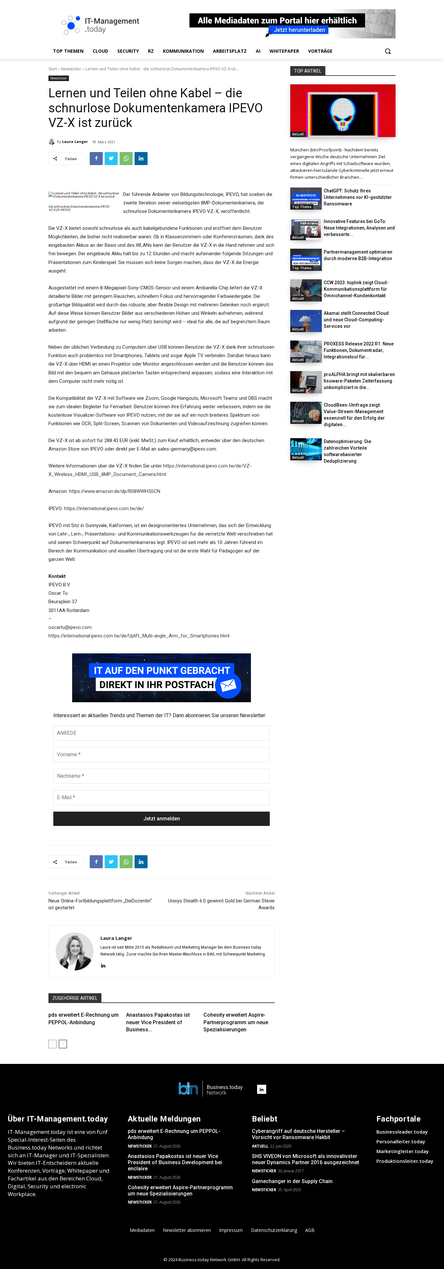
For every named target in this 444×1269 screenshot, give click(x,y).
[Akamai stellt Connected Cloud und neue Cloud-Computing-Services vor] (306, 321)
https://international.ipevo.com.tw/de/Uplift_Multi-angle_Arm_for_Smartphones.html (138, 636)
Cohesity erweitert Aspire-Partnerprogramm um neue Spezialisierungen (235, 1022)
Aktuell (298, 134)
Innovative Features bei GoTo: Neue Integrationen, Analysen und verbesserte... (359, 228)
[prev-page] (52, 1044)
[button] (388, 51)
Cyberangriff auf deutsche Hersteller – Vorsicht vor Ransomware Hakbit (298, 1134)
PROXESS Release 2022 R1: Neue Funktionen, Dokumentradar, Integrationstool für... (359, 350)
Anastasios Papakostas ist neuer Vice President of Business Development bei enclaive (175, 1162)
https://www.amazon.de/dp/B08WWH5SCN (114, 491)
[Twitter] (111, 158)
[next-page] (63, 1044)
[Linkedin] (141, 158)
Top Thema (301, 206)
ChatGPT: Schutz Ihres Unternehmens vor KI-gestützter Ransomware (358, 197)
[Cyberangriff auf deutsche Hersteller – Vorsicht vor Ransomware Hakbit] (343, 110)
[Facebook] (96, 158)
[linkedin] (102, 964)
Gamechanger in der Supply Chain (292, 1181)
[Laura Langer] (52, 141)
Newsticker (71, 69)
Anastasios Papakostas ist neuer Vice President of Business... (158, 1022)
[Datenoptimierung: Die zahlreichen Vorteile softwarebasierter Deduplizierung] (306, 449)
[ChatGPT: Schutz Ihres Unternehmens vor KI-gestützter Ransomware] (306, 199)
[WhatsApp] (126, 158)
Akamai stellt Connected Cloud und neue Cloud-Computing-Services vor (356, 320)
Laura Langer (75, 141)
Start (52, 69)
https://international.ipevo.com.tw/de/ (104, 508)
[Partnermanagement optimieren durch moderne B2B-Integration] (306, 260)
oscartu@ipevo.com (70, 627)
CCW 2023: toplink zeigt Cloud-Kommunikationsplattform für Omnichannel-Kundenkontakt (356, 289)
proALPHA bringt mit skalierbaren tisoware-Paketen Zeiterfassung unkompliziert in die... (359, 381)
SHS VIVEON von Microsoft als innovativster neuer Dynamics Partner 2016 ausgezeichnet (305, 1159)
